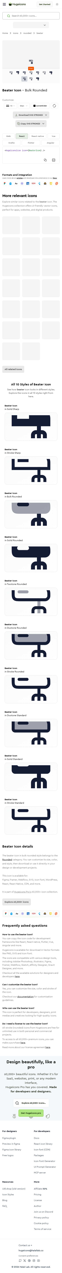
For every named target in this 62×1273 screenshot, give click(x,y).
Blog (4, 1200)
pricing (20, 178)
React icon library (43, 1143)
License (38, 1200)
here (17, 976)
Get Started (44, 4)
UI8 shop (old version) (13, 1188)
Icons (15, 33)
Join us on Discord (43, 1211)
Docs (55, 178)
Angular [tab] (50, 142)
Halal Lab (25, 1267)
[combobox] (31, 25)
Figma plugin (9, 1138)
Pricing (37, 1194)
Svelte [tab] (12, 142)
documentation (25, 996)
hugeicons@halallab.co (31, 1250)
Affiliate (40, 1188)
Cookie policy (41, 1223)
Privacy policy (41, 1217)
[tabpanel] (31, 155)
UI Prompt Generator (45, 1167)
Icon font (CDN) (42, 1149)
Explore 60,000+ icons (17, 902)
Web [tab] (8, 136)
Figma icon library (11, 1149)
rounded (27, 33)
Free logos (7, 1155)
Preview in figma (11, 1143)
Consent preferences (28, 1255)
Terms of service (42, 1229)
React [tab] (22, 136)
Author (37, 1206)
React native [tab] (38, 136)
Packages (39, 1155)
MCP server (40, 1172)
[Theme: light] (57, 4)
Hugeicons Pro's (22, 891)
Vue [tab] (53, 136)
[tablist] (31, 139)
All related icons (13, 369)
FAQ (4, 1206)
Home (5, 33)
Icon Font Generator (44, 1161)
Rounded (7, 859)
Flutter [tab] (31, 142)
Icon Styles (8, 1194)
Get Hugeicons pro (31, 1113)
